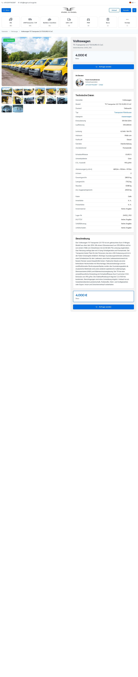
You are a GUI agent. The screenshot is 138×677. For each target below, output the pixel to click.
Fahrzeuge (14, 31)
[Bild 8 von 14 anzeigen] (18, 100)
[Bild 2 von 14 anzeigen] (18, 91)
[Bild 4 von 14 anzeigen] (40, 91)
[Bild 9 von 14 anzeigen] (29, 100)
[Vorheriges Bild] (5, 62)
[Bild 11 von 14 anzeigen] (51, 100)
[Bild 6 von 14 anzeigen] (62, 91)
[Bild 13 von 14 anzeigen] (7, 108)
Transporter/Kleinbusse (122, 112)
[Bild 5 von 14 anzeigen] (51, 91)
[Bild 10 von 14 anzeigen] (40, 100)
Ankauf (114, 10)
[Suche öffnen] (134, 10)
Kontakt (126, 10)
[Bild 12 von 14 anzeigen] (62, 100)
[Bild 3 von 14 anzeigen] (29, 91)
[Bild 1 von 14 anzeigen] (7, 91)
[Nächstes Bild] (64, 62)
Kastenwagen (126, 116)
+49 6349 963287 (91, 85)
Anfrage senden (105, 67)
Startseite (5, 31)
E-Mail (101, 85)
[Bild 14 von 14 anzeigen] (18, 108)
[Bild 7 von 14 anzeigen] (7, 100)
